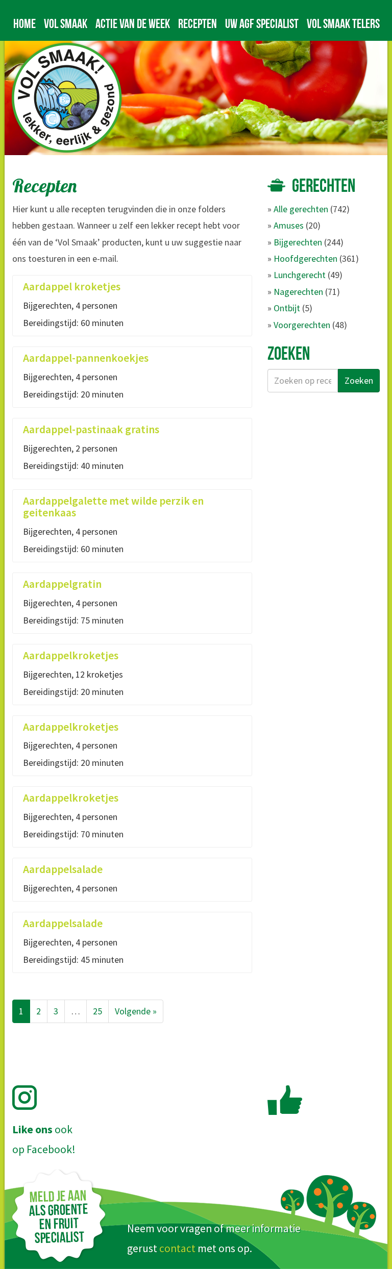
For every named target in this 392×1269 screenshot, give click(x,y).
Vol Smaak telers (343, 23)
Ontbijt (287, 308)
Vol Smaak (65, 23)
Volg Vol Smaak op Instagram (30, 1097)
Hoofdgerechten (305, 258)
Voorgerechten (302, 325)
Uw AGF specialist (262, 23)
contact (177, 1248)
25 (97, 1011)
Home (24, 23)
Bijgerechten (298, 242)
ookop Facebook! (44, 1139)
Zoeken (359, 380)
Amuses (289, 225)
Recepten (197, 23)
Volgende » (136, 1011)
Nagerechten (298, 291)
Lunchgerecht (300, 275)
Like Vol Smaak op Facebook (284, 1100)
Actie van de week (132, 23)
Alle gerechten (301, 209)
